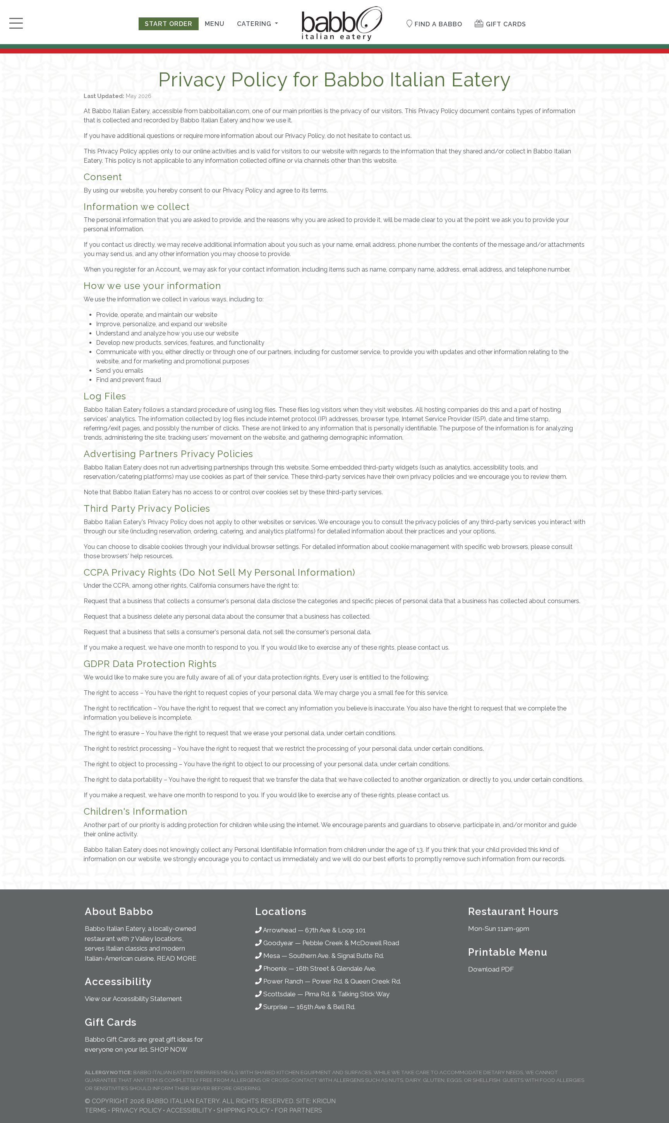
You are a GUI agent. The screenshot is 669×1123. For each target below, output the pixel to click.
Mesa (271, 956)
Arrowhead (279, 930)
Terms (95, 1110)
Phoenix (274, 968)
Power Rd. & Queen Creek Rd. (356, 981)
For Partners (298, 1110)
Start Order (168, 24)
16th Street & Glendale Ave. (336, 968)
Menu (215, 24)
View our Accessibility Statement (133, 999)
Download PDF (491, 969)
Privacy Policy (136, 1110)
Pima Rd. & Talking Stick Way (347, 994)
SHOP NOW (168, 1049)
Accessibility (189, 1110)
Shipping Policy (243, 1110)
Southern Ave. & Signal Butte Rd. (336, 956)
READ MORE (177, 958)
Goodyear (277, 943)
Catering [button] (255, 24)
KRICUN (324, 1101)
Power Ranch (282, 981)
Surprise (275, 1007)
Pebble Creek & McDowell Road (350, 943)
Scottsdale (279, 994)
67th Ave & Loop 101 (335, 930)
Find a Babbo (437, 24)
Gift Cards (505, 24)
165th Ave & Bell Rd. (326, 1007)
